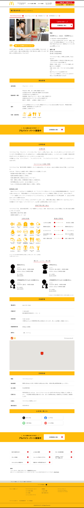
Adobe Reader (56, 472)
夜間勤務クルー (53, 15)
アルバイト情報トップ (13, 488)
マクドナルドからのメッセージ (21, 3)
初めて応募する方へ (69, 4)
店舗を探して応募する (65, 2)
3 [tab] (31, 42)
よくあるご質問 (60, 4)
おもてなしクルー (30, 15)
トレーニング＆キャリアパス (48, 3)
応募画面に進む (62, 25)
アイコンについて (68, 338)
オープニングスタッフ (62, 488)
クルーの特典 (40, 3)
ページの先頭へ (41, 484)
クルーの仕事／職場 (32, 3)
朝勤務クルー (42, 15)
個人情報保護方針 (22, 500)
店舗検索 (43, 488)
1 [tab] (27, 42)
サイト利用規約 (30, 500)
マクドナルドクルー (16, 15)
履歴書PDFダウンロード (31, 470)
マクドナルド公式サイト (14, 500)
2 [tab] (29, 42)
